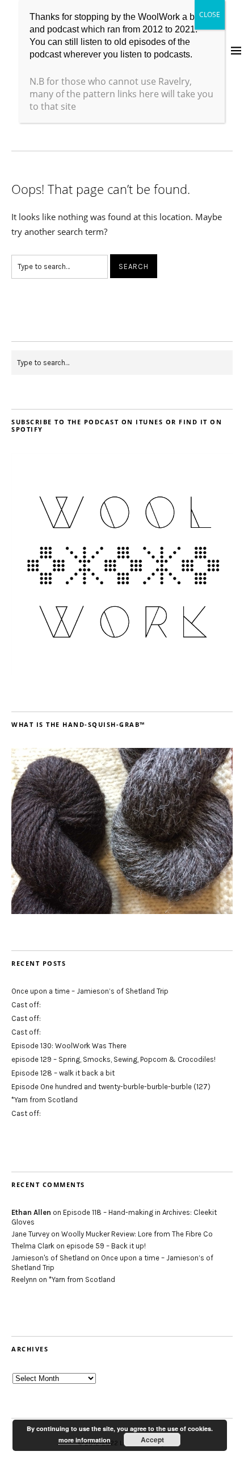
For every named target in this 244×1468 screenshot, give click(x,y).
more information (84, 1440)
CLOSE (209, 14)
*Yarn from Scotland (44, 1099)
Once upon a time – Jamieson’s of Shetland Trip (90, 991)
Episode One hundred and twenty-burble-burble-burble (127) (111, 1086)
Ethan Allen (31, 1212)
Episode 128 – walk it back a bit (63, 1073)
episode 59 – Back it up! (106, 1246)
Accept (152, 1439)
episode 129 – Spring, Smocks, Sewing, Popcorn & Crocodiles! (113, 1059)
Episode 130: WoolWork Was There (69, 1045)
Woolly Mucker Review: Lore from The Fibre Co (137, 1234)
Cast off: (26, 1004)
